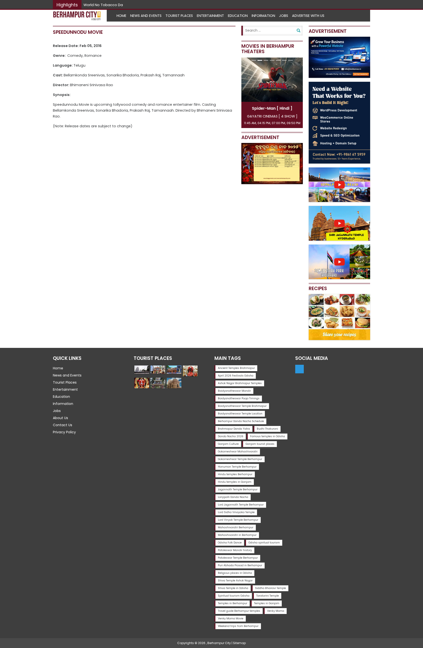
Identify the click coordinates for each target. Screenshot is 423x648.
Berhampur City (219, 643)
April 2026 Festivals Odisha (235, 375)
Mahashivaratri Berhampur (235, 527)
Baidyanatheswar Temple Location (240, 413)
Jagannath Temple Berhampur (238, 489)
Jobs (283, 15)
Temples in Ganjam (266, 603)
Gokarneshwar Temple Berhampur (240, 459)
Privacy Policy (64, 432)
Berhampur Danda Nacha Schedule (241, 421)
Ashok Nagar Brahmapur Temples (240, 383)
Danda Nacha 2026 (230, 436)
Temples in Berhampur (232, 603)
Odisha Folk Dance (230, 542)
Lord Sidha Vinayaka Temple (236, 512)
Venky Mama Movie (230, 618)
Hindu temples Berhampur (235, 474)
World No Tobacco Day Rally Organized (118, 4)
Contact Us (62, 425)
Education (238, 15)
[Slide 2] (260, 60)
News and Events (146, 15)
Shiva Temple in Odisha (233, 588)
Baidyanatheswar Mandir (234, 391)
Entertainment (210, 15)
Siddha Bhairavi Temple (270, 588)
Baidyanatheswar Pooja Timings (238, 398)
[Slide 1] (253, 60)
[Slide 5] (278, 60)
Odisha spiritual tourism (264, 542)
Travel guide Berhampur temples (239, 611)
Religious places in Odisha (235, 573)
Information (263, 15)
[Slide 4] (272, 60)
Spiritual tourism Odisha (233, 596)
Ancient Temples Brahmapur (236, 368)
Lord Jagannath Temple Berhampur (241, 505)
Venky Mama (275, 611)
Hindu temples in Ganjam (234, 482)
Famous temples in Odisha (267, 436)
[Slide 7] (290, 60)
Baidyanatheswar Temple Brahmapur (242, 406)
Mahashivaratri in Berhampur (237, 535)
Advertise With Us (308, 15)
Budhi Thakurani (267, 429)
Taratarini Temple (267, 596)
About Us (60, 417)
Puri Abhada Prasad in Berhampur (240, 565)
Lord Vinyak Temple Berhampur (238, 520)
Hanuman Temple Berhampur (237, 467)
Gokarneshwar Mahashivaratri (238, 451)
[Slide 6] (284, 60)
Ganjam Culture (228, 444)
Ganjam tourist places (260, 444)
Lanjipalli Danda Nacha (233, 497)
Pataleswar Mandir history (235, 550)
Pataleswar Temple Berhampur (238, 558)
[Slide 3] (266, 60)
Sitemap (239, 643)
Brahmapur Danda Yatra (234, 429)
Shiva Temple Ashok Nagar (235, 580)
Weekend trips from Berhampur (238, 626)
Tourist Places (179, 15)
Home (121, 15)
